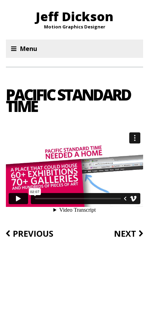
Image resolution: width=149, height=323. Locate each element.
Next (125, 233)
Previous (33, 233)
